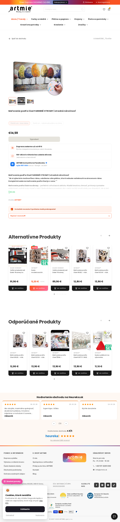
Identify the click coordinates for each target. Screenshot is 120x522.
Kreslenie (58, 24)
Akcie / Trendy (18, 19)
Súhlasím (25, 509)
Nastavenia (40, 515)
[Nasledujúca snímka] (24, 255)
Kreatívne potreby (29, 24)
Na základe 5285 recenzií (60, 440)
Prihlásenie (89, 2)
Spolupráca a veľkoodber (43, 462)
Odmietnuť (10, 515)
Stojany (78, 19)
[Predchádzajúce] (54, 423)
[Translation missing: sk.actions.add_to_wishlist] (24, 248)
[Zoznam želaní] (104, 9)
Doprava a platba (10, 458)
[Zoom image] (36, 76)
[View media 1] (12, 101)
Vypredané (34, 139)
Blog (34, 474)
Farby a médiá (38, 19)
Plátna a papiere (60, 19)
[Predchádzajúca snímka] (11, 255)
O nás (35, 458)
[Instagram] (102, 485)
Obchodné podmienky (13, 470)
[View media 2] (21, 101)
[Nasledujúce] (66, 423)
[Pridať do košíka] (17, 288)
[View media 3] (30, 101)
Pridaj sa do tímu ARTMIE (43, 466)
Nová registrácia (104, 2)
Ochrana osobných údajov (14, 474)
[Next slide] (109, 235)
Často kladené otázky (12, 466)
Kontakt (36, 470)
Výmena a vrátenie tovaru (14, 462)
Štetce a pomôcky (97, 19)
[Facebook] (96, 485)
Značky (82, 24)
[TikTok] (114, 485)
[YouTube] (108, 485)
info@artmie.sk (101, 470)
